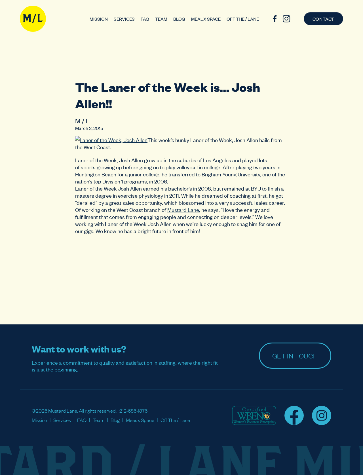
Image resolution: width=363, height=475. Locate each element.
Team (161, 19)
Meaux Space (206, 19)
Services (124, 19)
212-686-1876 (133, 410)
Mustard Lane (183, 209)
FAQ (145, 19)
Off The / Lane (243, 19)
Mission (99, 19)
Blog (179, 19)
